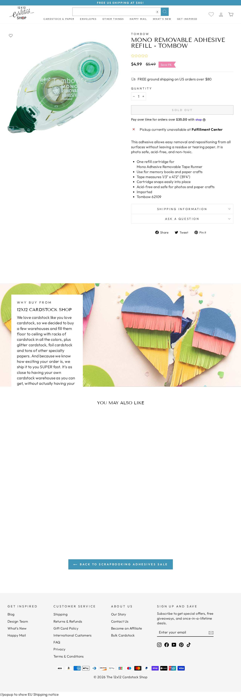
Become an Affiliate (126, 628)
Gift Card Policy (65, 628)
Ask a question (182, 219)
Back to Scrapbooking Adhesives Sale (123, 564)
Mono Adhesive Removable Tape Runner (170, 166)
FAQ (56, 642)
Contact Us (120, 621)
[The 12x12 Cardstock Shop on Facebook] (166, 644)
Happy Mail (17, 635)
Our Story (118, 614)
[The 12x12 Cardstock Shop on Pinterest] (181, 644)
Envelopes (88, 18)
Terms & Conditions (68, 656)
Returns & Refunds (67, 621)
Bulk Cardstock (123, 635)
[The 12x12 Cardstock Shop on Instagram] (159, 644)
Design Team (18, 621)
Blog (11, 614)
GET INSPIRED (187, 18)
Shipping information (182, 209)
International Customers (72, 635)
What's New (162, 18)
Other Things (113, 18)
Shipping (60, 614)
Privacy (59, 649)
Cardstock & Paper (58, 18)
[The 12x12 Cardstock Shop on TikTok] (188, 644)
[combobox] (120, 12)
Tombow (140, 34)
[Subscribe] (211, 632)
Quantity (141, 88)
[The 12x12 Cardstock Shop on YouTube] (174, 644)
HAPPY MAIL (138, 18)
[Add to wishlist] (11, 35)
